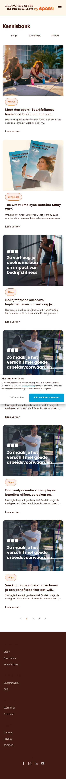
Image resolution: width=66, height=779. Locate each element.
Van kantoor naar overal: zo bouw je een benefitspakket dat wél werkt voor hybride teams (31, 589)
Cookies (8, 732)
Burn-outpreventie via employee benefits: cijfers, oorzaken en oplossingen (30, 494)
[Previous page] (21, 619)
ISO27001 (9, 745)
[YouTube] (42, 763)
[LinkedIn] (36, 763)
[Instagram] (29, 763)
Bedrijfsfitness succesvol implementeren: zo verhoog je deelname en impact (28, 304)
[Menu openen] (59, 8)
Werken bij (9, 707)
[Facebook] (23, 763)
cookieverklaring (28, 386)
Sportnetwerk (11, 682)
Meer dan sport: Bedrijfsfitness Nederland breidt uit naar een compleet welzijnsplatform (29, 114)
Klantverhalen (11, 664)
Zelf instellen (16, 397)
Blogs (14, 36)
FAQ (6, 689)
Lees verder (12, 131)
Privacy (8, 738)
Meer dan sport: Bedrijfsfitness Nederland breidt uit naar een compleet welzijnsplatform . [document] (33, 121)
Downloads (34, 36)
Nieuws (55, 36)
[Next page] (45, 619)
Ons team (9, 714)
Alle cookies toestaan (46, 397)
